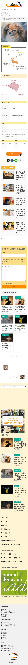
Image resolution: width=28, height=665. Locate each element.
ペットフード (6, 533)
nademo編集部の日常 (8, 540)
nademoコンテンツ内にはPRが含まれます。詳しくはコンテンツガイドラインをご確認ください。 (13, 19)
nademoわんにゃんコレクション (11, 544)
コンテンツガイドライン (9, 625)
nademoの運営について (9, 554)
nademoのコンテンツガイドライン (12, 561)
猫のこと (4, 525)
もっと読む (15, 356)
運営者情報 (5, 622)
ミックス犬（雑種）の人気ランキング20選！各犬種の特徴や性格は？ (20, 213)
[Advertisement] (12, 398)
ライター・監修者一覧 (8, 624)
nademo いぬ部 (8, 645)
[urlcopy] (19, 160)
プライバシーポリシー (8, 612)
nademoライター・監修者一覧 (11, 558)
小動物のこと (6, 529)
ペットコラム (6, 537)
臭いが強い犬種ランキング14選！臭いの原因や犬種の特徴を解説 (20, 175)
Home (4, 609)
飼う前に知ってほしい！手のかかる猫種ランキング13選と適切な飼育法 (20, 189)
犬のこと (4, 521)
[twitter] (8, 160)
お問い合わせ (6, 611)
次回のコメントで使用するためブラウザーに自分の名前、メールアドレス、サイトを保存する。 (13, 261)
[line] (16, 160)
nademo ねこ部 (8, 647)
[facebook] (12, 160)
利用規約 (4, 614)
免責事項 (4, 616)
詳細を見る (14, 153)
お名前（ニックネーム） (8, 252)
